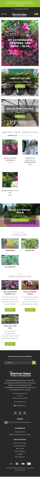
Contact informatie (20, 220)
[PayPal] (29, 463)
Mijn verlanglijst (20, 451)
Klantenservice (20, 432)
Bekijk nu (20, 86)
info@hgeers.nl (21, 405)
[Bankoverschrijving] (11, 463)
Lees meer (10, 309)
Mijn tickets (20, 448)
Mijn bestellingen (20, 446)
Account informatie (20, 443)
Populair (28, 135)
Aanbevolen (12, 135)
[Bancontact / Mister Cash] (23, 463)
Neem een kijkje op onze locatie (20, 434)
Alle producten (20, 457)
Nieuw (21, 135)
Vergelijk (20, 454)
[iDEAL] (17, 463)
